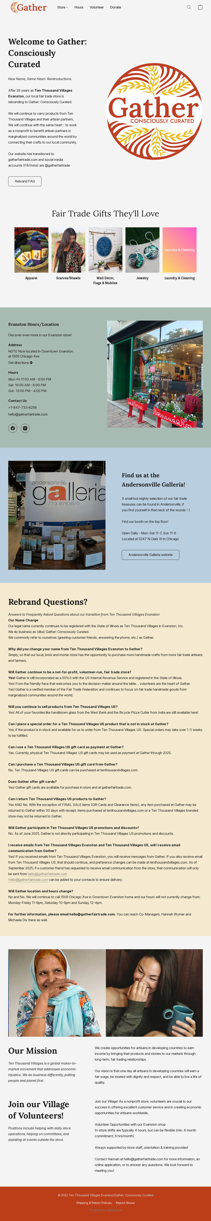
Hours (78, 7)
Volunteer (97, 7)
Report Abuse (125, 1203)
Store (61, 7)
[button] (28, 7)
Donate (115, 7)
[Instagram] (25, 428)
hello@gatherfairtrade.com (28, 414)
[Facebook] (12, 428)
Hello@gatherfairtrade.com (28, 880)
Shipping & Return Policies (94, 1203)
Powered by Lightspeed (105, 1210)
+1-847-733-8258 (22, 407)
